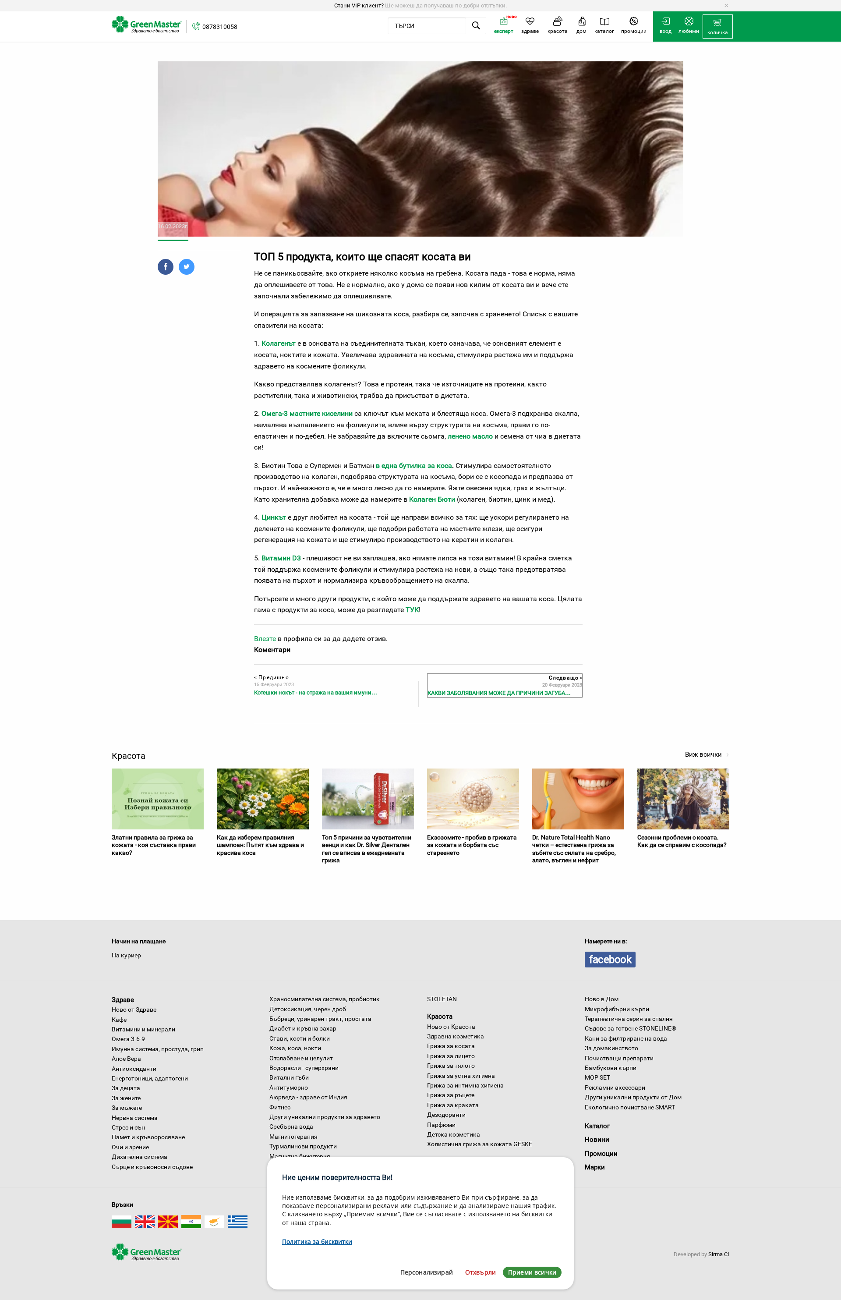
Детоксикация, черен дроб (307, 1009)
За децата (126, 1087)
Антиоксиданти (134, 1068)
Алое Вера (126, 1058)
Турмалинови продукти (303, 1146)
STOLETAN (442, 998)
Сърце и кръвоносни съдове (152, 1166)
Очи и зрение (130, 1147)
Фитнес (279, 1107)
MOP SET (597, 1077)
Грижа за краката (453, 1105)
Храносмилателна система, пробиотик (324, 998)
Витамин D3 (281, 558)
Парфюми (441, 1124)
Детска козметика (453, 1134)
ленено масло (470, 436)
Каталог (597, 1126)
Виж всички (704, 754)
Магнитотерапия (293, 1136)
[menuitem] (717, 26)
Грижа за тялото (451, 1065)
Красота (439, 1016)
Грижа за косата (451, 1045)
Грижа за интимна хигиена (465, 1085)
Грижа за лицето (451, 1055)
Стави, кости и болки (299, 1038)
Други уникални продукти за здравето (324, 1116)
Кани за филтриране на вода (626, 1038)
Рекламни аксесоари (615, 1087)
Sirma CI (718, 1254)
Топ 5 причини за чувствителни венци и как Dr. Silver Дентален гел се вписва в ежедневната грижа (366, 849)
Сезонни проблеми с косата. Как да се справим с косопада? (682, 841)
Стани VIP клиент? (359, 5)
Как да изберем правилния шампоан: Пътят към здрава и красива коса (260, 845)
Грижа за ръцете (450, 1094)
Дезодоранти (446, 1114)
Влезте (265, 638)
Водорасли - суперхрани (304, 1067)
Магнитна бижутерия (299, 1156)
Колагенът (278, 343)
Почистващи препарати (619, 1058)
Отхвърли (480, 1272)
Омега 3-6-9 (128, 1038)
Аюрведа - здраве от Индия (308, 1097)
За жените (126, 1098)
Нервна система (135, 1117)
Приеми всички (532, 1272)
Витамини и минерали (143, 1029)
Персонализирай (426, 1272)
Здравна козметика (455, 1036)
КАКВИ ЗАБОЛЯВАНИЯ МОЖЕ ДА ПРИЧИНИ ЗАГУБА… (499, 693)
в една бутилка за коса (414, 465)
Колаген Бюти (432, 499)
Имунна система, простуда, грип (158, 1048)
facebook (610, 959)
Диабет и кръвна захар (302, 1028)
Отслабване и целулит (301, 1058)
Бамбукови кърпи (610, 1067)
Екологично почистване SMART (630, 1107)
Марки (595, 1167)
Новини (597, 1140)
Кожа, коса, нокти (295, 1048)
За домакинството (611, 1048)
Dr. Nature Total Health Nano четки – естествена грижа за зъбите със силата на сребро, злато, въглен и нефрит (574, 849)
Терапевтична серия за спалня (629, 1018)
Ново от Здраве (134, 1009)
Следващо (565, 678)
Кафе (119, 1019)
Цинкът (273, 517)
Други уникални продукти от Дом (633, 1097)
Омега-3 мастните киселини (307, 413)
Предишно (271, 677)
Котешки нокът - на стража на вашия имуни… (315, 692)
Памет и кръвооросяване (148, 1137)
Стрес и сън (128, 1127)
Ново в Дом (601, 998)
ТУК (412, 610)
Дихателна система (139, 1156)
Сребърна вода (291, 1126)
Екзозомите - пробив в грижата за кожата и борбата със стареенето (472, 845)
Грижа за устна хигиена (461, 1075)
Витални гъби (289, 1077)
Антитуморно (288, 1087)
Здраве (123, 999)
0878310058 (219, 26)
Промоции (601, 1154)
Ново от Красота (451, 1026)
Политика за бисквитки (317, 1241)
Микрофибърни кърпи (617, 1009)
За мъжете (127, 1107)
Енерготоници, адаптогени (150, 1078)
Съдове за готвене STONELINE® (630, 1028)
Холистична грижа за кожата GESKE (479, 1144)
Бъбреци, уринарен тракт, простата (320, 1018)
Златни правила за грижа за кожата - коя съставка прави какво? (154, 845)
